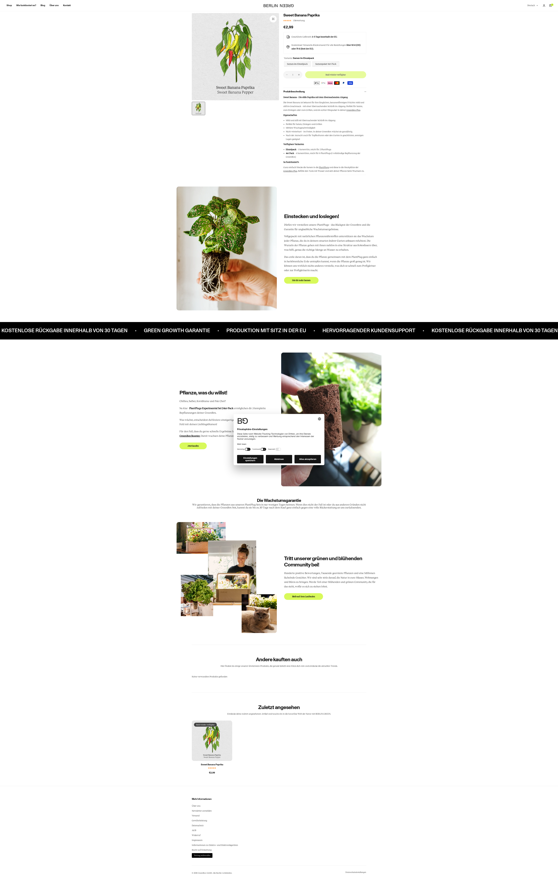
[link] (227, 248)
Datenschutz (198, 825)
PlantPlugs (324, 167)
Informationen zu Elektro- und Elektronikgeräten (215, 845)
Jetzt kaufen (193, 446)
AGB (194, 830)
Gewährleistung (199, 820)
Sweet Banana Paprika (212, 764)
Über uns (196, 806)
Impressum (197, 840)
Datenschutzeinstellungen (355, 872)
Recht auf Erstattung (202, 850)
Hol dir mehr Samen (301, 280)
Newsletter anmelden (202, 811)
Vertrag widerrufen (202, 855)
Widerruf (196, 835)
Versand (196, 815)
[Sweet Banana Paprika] (212, 741)
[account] (544, 5)
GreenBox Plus (353, 110)
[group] (235, 56)
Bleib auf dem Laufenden (303, 596)
